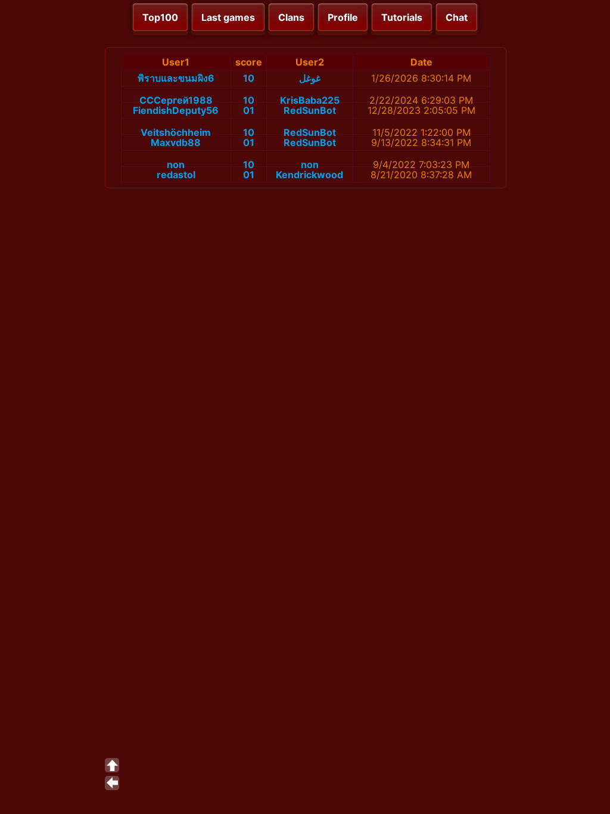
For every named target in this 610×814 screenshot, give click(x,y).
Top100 (160, 17)
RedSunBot (310, 110)
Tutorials (401, 17)
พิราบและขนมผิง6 (176, 78)
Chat (457, 17)
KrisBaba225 (310, 100)
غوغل (309, 78)
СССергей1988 (176, 100)
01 (248, 110)
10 (248, 78)
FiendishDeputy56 (176, 110)
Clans (291, 17)
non (176, 164)
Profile (343, 17)
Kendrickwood (309, 175)
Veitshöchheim (176, 132)
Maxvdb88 (176, 142)
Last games (228, 17)
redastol (176, 175)
